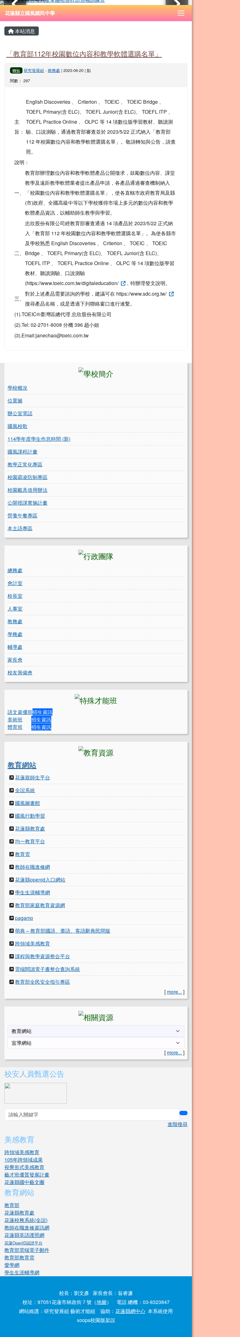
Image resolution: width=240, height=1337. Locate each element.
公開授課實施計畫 (28, 502)
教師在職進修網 (32, 866)
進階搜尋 (178, 1124)
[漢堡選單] (181, 13)
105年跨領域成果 (23, 1159)
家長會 (15, 659)
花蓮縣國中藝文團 (24, 1182)
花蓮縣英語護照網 (24, 1235)
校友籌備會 (20, 672)
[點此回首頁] (96, 2)
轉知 (16, 70)
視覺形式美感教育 (24, 1167)
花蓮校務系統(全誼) (26, 1220)
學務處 (15, 634)
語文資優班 (20, 712)
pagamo (24, 917)
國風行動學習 (30, 815)
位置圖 (15, 400)
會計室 (15, 583)
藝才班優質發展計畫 (26, 1174)
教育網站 (22, 764)
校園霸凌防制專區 (28, 477)
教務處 (54, 70)
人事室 (15, 608)
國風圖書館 (27, 802)
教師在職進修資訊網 (26, 1227)
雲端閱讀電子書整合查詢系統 (47, 969)
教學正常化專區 (25, 464)
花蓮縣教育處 (30, 828)
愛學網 (11, 1264)
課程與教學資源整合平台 (42, 956)
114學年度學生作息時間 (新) (39, 438)
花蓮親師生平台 (32, 777)
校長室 (15, 595)
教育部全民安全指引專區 (42, 981)
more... (174, 991)
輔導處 (15, 646)
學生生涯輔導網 (32, 892)
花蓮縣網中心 (130, 1311)
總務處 (15, 570)
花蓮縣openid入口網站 (40, 879)
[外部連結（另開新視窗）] (122, 283)
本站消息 (24, 31)
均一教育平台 (30, 841)
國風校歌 (18, 426)
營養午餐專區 (23, 515)
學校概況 (18, 387)
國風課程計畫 (23, 451)
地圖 (102, 1302)
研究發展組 (34, 70)
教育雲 (22, 854)
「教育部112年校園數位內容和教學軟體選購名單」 (84, 53)
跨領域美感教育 (32, 943)
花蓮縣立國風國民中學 (30, 13)
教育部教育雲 (19, 1257)
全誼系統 (25, 790)
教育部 (11, 1205)
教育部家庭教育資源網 (40, 905)
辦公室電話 (20, 413)
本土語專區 (20, 528)
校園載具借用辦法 (28, 489)
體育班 (15, 726)
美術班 (15, 719)
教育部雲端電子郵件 (26, 1250)
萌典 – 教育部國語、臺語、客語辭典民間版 (62, 930)
